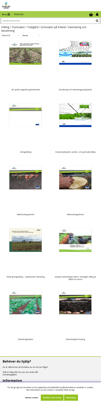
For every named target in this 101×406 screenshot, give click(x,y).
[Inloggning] (97, 14)
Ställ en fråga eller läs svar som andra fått (20, 372)
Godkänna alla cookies (52, 398)
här (73, 390)
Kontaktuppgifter (10, 374)
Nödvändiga (71, 398)
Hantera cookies (31, 398)
